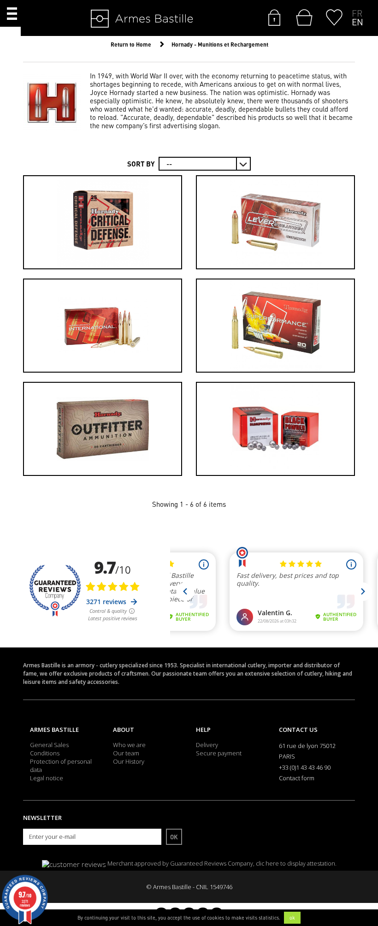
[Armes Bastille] (114, 19)
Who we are (129, 745)
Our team (126, 753)
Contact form (296, 778)
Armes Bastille (54, 729)
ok (292, 917)
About (123, 729)
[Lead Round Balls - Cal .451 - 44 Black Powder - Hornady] (275, 429)
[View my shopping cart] (302, 17)
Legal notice (46, 778)
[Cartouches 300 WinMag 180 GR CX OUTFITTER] (102, 429)
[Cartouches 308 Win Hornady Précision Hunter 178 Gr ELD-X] (102, 325)
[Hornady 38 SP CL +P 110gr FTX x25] (102, 222)
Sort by (141, 164)
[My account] (274, 16)
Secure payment (219, 753)
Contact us (298, 729)
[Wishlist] (334, 16)
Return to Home (131, 44)
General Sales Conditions (49, 749)
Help (203, 729)
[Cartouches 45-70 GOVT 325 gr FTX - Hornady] (275, 222)
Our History (128, 761)
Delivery (207, 745)
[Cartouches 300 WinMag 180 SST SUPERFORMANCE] (275, 325)
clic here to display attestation (295, 863)
